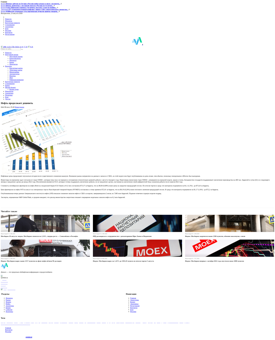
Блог (7, 29)
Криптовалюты (15, 58)
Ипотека (12, 76)
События (9, 310)
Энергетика (134, 300)
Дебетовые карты (15, 70)
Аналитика (9, 27)
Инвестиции (19, 107)
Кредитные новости (12, 23)
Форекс (8, 302)
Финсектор (13, 64)
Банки (11, 62)
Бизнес (30, 4)
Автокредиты (14, 74)
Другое (7, 99)
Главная (133, 298)
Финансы (8, 21)
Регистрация (9, 34)
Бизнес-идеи (14, 89)
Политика (8, 95)
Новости (8, 19)
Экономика (34, 9)
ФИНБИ (29, 337)
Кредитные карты (16, 68)
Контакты (8, 32)
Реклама (8, 30)
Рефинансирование (16, 80)
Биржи (8, 308)
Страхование (10, 25)
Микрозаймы (14, 72)
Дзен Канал (8, 276)
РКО (11, 78)
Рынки (8, 300)
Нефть (8, 304)
